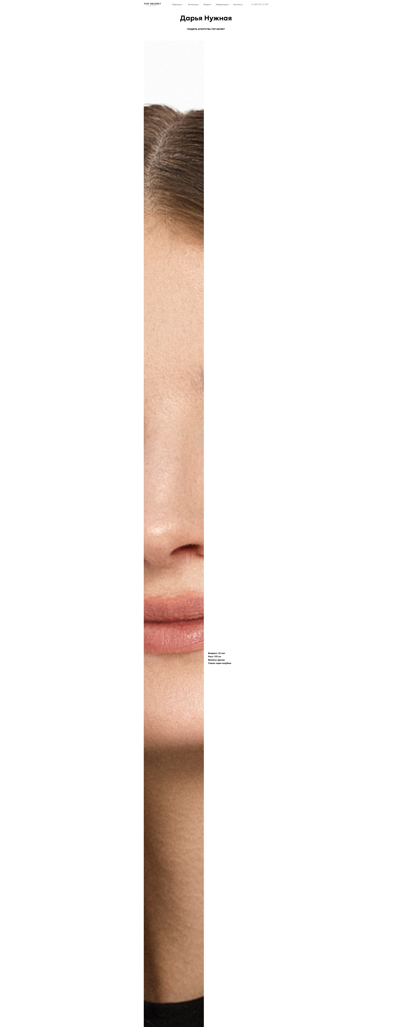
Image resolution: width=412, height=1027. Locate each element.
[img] (152, 4)
